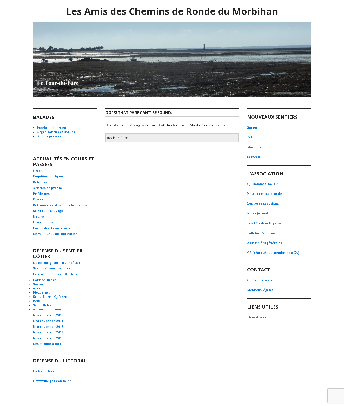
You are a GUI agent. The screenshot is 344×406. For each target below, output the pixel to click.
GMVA (38, 171)
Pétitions (40, 182)
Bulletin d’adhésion (262, 233)
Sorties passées (49, 136)
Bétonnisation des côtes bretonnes (60, 205)
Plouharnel (41, 293)
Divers (38, 199)
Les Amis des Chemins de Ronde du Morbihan (172, 11)
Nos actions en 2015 (48, 315)
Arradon (39, 288)
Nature (38, 217)
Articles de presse (47, 188)
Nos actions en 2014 (48, 321)
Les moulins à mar (47, 344)
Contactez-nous (259, 280)
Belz (36, 301)
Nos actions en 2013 (48, 327)
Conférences (43, 222)
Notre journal (257, 213)
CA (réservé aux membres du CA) (273, 253)
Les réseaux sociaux (263, 204)
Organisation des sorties (56, 132)
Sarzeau (253, 157)
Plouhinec (254, 147)
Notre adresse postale (264, 194)
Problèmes (41, 194)
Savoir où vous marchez (51, 268)
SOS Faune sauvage (48, 211)
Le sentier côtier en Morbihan (56, 274)
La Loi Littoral (44, 371)
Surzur (38, 284)
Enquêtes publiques (48, 176)
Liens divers (256, 317)
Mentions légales (260, 290)
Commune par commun (51, 381)
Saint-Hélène (43, 305)
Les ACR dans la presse (265, 223)
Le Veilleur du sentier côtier (55, 234)
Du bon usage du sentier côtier (56, 263)
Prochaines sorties (51, 128)
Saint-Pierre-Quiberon (51, 297)
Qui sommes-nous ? (262, 184)
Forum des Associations (51, 228)
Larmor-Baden (45, 280)
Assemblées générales (264, 243)
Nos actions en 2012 (48, 332)
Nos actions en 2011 (48, 338)
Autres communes (47, 309)
